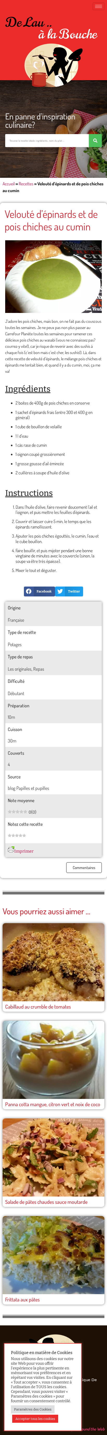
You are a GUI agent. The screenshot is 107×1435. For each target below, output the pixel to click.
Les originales (19, 669)
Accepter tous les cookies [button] (35, 1419)
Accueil (9, 183)
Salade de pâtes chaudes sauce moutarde (46, 1201)
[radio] (9, 836)
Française (16, 620)
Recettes (26, 183)
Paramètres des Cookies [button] (32, 1409)
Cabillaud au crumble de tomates (38, 1006)
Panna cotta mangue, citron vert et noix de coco (52, 1104)
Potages (15, 644)
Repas (38, 669)
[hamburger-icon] (98, 6)
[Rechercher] (95, 140)
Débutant (16, 693)
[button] (39, 591)
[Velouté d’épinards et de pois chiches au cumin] (53, 276)
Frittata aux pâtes (22, 1299)
